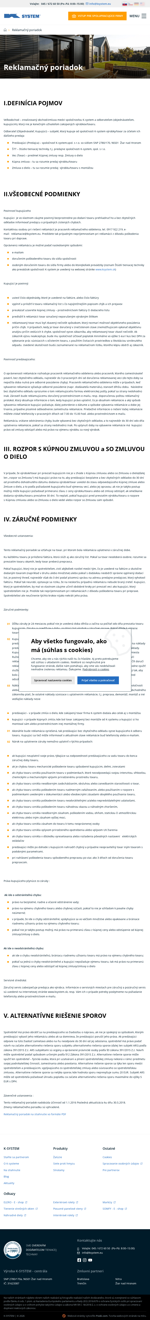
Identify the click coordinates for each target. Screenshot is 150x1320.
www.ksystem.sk (105, 269)
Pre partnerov (111, 1170)
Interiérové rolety (64, 1215)
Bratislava (83, 1279)
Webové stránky (76, 1315)
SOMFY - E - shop (113, 1208)
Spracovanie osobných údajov (121, 1163)
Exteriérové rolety (64, 1202)
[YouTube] (90, 1260)
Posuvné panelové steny (68, 1208)
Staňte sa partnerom (16, 1157)
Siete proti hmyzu (64, 1163)
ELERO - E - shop (14, 1202)
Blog (6, 1176)
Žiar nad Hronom (125, 1283)
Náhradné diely (13, 1215)
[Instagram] (85, 1260)
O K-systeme (11, 1163)
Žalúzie (57, 1157)
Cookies (107, 1157)
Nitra (118, 1279)
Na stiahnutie (12, 1170)
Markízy (108, 1202)
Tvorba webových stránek (123, 1315)
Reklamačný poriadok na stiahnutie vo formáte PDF (35, 1114)
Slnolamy (58, 1170)
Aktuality (9, 1183)
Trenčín (81, 1283)
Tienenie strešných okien (19, 1208)
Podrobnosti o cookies (95, 669)
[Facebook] (79, 1260)
